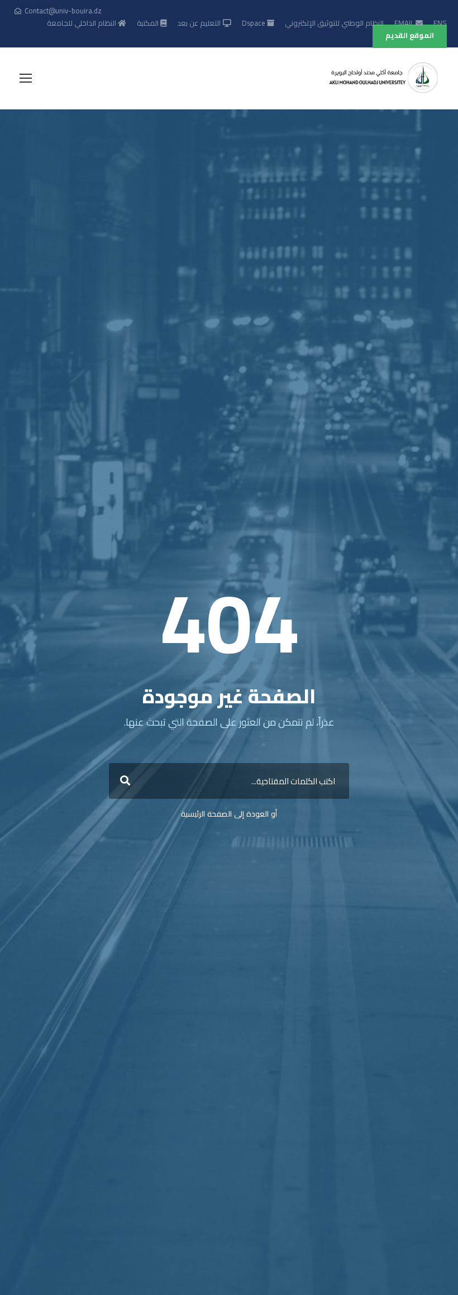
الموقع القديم (409, 35)
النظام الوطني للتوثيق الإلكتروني (334, 23)
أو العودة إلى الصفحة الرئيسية (229, 814)
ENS (440, 23)
